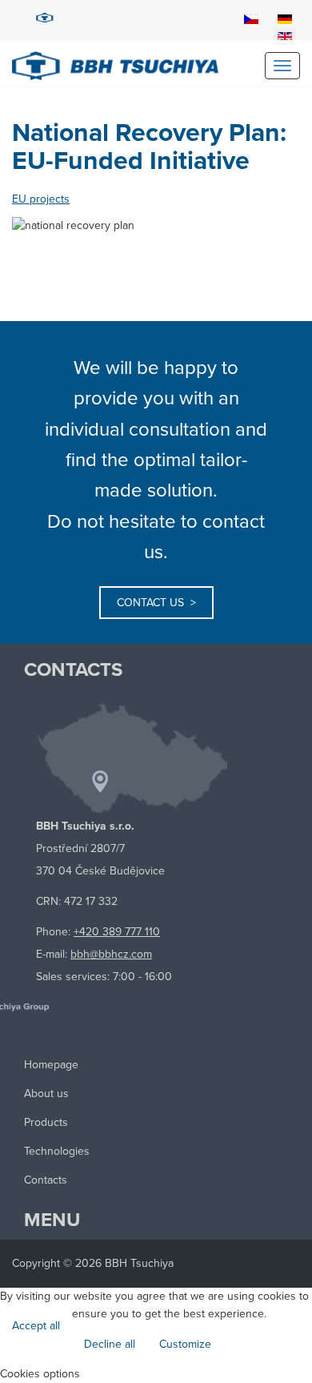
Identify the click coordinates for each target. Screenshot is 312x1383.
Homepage (51, 1064)
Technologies (57, 1151)
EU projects (41, 199)
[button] (156, 1374)
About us (46, 1093)
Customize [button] (185, 1344)
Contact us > (156, 602)
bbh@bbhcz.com (111, 954)
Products (46, 1122)
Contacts (45, 1180)
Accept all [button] (36, 1326)
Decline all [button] (109, 1344)
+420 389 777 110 (117, 932)
